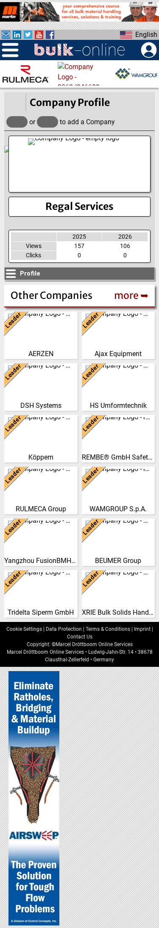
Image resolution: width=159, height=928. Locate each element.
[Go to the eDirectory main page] (14, 102)
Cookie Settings (24, 629)
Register (47, 122)
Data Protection (64, 629)
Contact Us (79, 637)
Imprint (142, 629)
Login (17, 122)
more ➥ (131, 295)
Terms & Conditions (108, 629)
